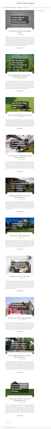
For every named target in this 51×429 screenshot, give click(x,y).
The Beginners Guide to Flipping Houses (20, 318)
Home (20, 29)
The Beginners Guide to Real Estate (19, 235)
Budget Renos (7, 7)
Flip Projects (19, 7)
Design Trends (13, 7)
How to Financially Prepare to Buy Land (19, 115)
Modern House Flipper (25, 3)
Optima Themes (12, 427)
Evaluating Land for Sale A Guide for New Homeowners (20, 196)
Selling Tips (25, 7)
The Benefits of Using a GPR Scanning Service (20, 32)
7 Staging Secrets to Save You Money (19, 276)
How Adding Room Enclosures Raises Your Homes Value (20, 356)
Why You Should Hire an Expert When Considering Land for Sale (20, 76)
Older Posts (8, 422)
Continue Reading (20, 128)
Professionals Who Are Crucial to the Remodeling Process (20, 399)
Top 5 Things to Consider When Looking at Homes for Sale (20, 156)
